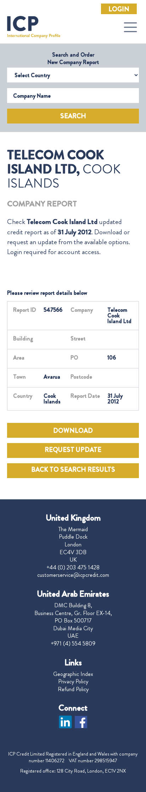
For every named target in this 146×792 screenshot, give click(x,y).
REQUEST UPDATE (73, 449)
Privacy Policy (73, 681)
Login (118, 9)
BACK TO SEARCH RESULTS (73, 469)
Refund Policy (73, 689)
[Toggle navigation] (130, 27)
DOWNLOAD (73, 430)
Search (73, 116)
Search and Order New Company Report (73, 58)
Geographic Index (73, 674)
